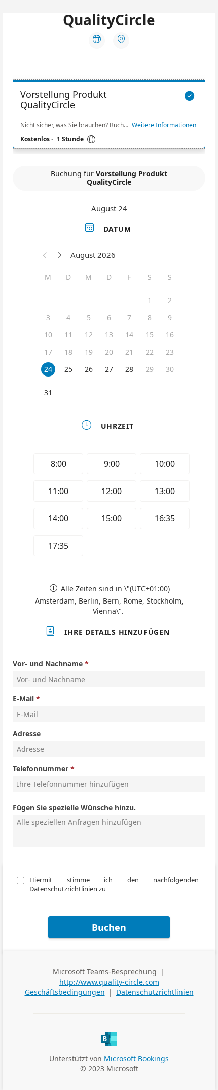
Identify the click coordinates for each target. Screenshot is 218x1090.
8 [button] (150, 317)
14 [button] (129, 335)
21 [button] (129, 352)
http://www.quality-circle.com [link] (109, 982)
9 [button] (170, 317)
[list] (109, 117)
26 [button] (89, 369)
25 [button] (68, 369)
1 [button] (150, 300)
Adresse (27, 733)
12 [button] (89, 335)
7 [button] (129, 317)
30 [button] (170, 369)
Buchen (109, 927)
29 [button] (150, 369)
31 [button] (48, 392)
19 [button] (89, 352)
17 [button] (48, 352)
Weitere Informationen (164, 125)
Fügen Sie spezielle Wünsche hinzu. (74, 807)
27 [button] (109, 369)
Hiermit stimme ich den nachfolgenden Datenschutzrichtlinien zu (114, 884)
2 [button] (170, 300)
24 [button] (48, 369)
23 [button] (170, 352)
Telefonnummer (40, 768)
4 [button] (68, 317)
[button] (45, 254)
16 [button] (170, 335)
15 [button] (150, 335)
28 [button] (129, 369)
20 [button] (109, 352)
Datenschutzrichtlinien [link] (155, 992)
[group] (109, 506)
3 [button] (48, 317)
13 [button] (109, 335)
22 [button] (150, 352)
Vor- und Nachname (48, 663)
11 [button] (68, 335)
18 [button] (68, 352)
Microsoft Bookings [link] (136, 1058)
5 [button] (89, 317)
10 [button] (48, 335)
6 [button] (109, 317)
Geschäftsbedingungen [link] (65, 992)
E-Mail (23, 698)
